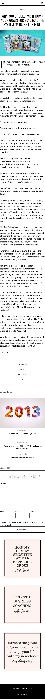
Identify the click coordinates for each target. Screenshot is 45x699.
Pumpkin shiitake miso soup (22, 456)
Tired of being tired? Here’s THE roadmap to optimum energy (23, 445)
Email (17, 511)
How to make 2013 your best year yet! (22, 433)
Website (33, 511)
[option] (22, 416)
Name (2, 511)
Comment (3, 483)
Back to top (21, 694)
